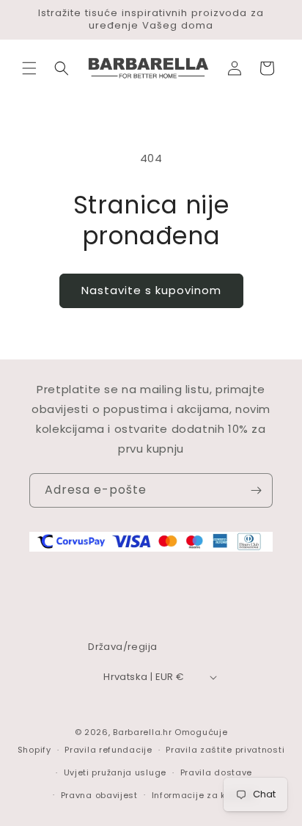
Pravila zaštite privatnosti (225, 750)
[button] (29, 68)
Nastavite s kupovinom (151, 290)
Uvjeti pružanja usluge (115, 772)
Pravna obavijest (99, 795)
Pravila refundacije (108, 750)
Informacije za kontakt (203, 795)
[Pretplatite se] (256, 490)
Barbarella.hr (142, 732)
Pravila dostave (216, 772)
